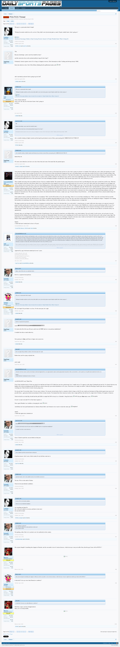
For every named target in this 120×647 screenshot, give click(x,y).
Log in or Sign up (112, 1)
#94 (116, 461)
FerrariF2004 (17, 228)
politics (12, 21)
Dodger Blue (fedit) (6, 643)
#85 (116, 163)
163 (12, 313)
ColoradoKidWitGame (8, 182)
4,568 (12, 311)
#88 (116, 279)
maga (8, 21)
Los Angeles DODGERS (14, 19)
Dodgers (12, 8)
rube (5, 243)
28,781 (11, 563)
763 (29, 23)
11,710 (11, 189)
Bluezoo (22, 228)
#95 (116, 488)
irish (20, 45)
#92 (116, 415)
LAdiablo (6, 37)
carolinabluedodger (19, 539)
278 (12, 109)
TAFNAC (17, 45)
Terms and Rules (114, 645)
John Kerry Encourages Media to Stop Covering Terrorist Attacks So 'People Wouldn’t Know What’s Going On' (41, 39)
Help (109, 643)
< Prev (10, 23)
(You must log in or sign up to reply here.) (108, 631)
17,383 (11, 248)
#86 (116, 225)
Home (6, 8)
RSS (117, 643)
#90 (116, 341)
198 (12, 193)
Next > (32, 23)
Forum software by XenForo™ (13, 645)
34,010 (11, 42)
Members (23, 8)
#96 (116, 515)
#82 (116, 79)
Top (115, 643)
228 (12, 567)
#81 (116, 43)
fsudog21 (17, 166)
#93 (116, 442)
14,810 (11, 283)
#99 (116, 583)
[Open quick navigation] (115, 13)
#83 (116, 113)
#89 (116, 310)
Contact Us (105, 643)
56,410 (11, 105)
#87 (116, 260)
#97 (116, 536)
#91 (116, 364)
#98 (116, 569)
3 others (31, 228)
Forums (17, 8)
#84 (116, 142)
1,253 (12, 46)
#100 (116, 624)
